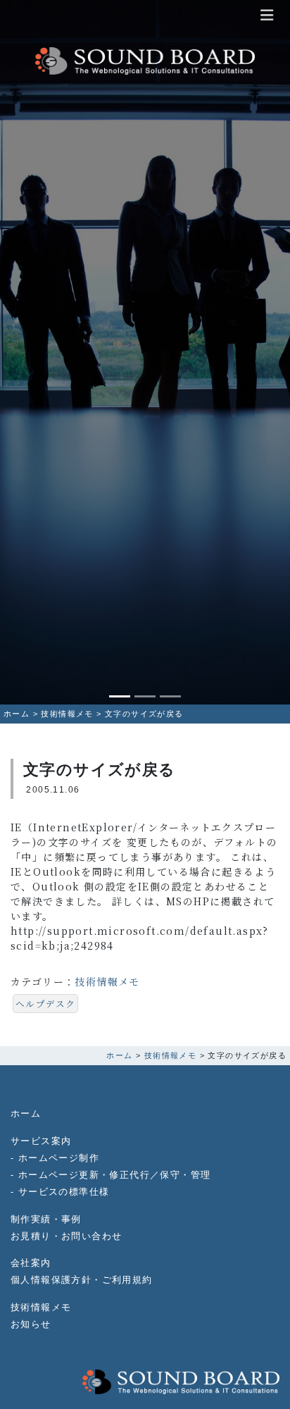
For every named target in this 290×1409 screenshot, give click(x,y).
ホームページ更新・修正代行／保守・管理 (114, 1175)
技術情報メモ (107, 981)
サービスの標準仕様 (64, 1192)
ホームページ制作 (58, 1158)
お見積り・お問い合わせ (66, 1236)
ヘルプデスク (45, 1003)
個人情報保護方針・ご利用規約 (82, 1280)
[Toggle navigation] (266, 15)
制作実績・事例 (46, 1219)
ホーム (26, 1114)
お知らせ (31, 1324)
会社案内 (31, 1263)
